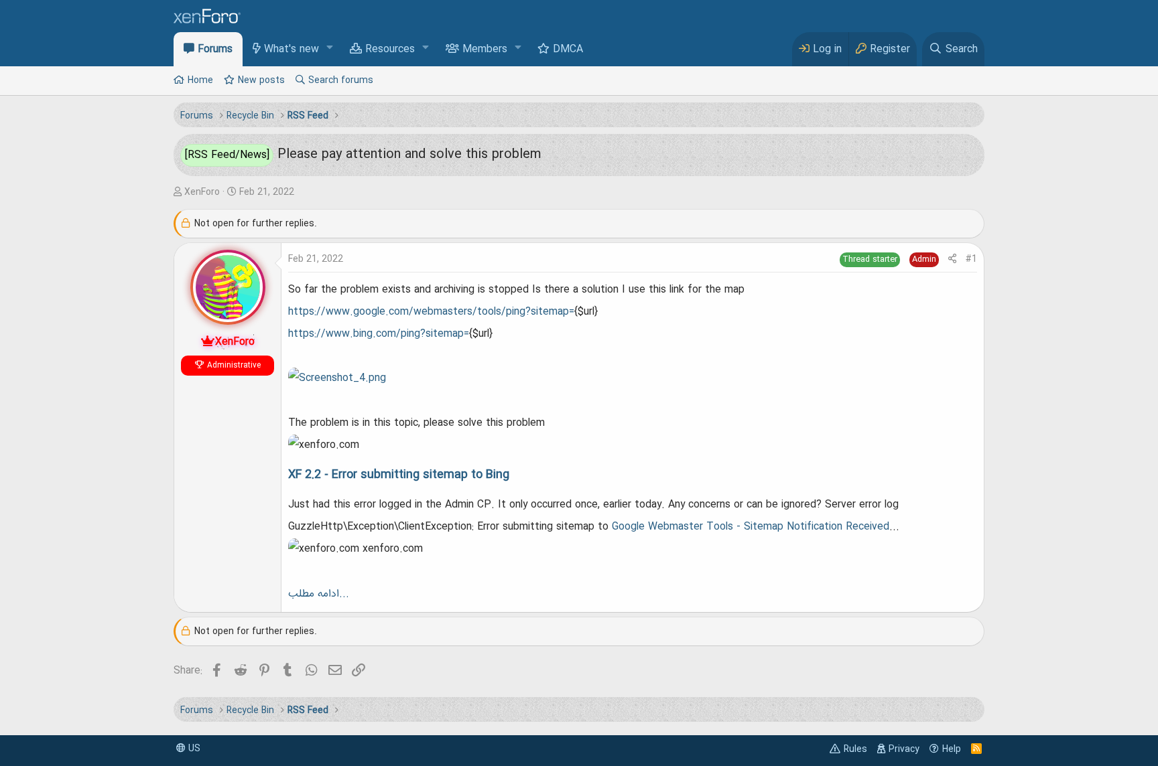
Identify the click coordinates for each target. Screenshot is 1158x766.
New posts (261, 80)
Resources (390, 50)
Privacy (904, 749)
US (193, 748)
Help (951, 749)
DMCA (568, 50)
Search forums (340, 80)
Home (200, 80)
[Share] (952, 259)
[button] (330, 48)
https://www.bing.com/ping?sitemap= (378, 334)
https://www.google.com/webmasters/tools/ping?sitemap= (431, 312)
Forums (215, 50)
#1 (971, 259)
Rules (855, 749)
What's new (291, 50)
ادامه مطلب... (318, 594)
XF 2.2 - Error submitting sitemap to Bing (400, 474)
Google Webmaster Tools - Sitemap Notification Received (750, 527)
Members (484, 50)
